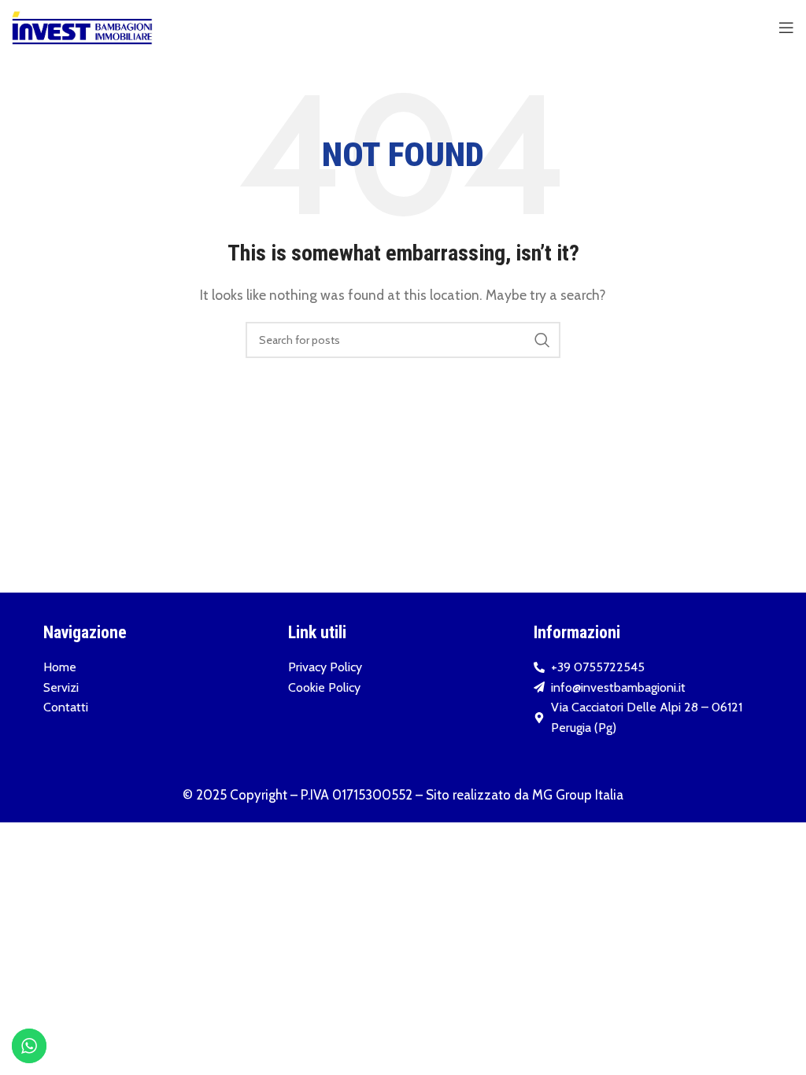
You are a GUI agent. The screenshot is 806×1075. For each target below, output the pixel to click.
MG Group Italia (577, 795)
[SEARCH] (542, 340)
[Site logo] (82, 26)
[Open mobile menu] (786, 27)
